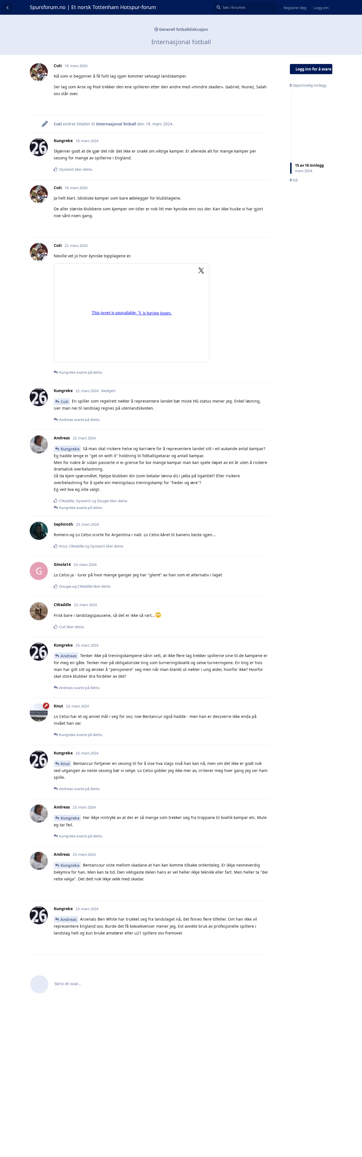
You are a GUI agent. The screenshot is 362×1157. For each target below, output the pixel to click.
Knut (65, 763)
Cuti (64, 401)
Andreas (69, 655)
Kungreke (70, 449)
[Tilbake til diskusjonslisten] (7, 7)
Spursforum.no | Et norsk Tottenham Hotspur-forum (93, 7)
